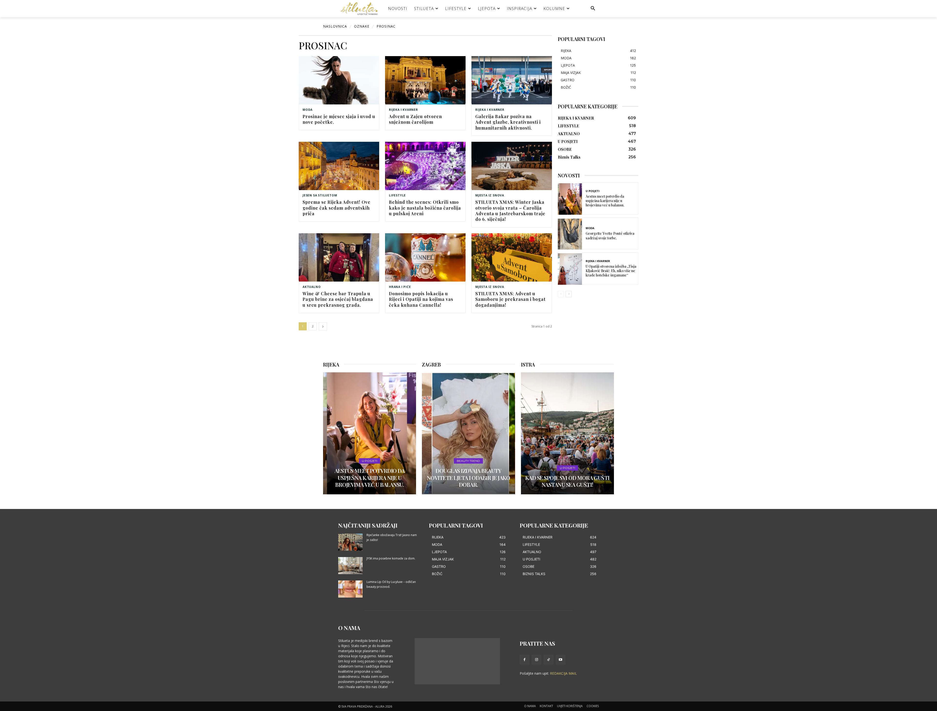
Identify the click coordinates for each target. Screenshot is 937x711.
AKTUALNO (312, 286)
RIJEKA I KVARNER (403, 109)
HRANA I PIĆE (400, 286)
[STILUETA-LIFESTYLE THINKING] (361, 8)
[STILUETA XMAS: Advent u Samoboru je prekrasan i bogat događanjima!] (511, 257)
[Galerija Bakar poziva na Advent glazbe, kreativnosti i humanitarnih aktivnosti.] (511, 80)
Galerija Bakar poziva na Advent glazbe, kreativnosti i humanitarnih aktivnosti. (508, 122)
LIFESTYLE (397, 195)
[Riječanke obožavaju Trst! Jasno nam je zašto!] (350, 542)
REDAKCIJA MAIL (563, 673)
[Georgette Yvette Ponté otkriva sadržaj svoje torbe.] (570, 234)
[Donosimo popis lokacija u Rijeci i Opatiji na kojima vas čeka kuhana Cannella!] (425, 257)
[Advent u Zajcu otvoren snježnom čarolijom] (425, 80)
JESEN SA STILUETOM (320, 195)
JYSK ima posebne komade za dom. (391, 558)
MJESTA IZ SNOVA (489, 195)
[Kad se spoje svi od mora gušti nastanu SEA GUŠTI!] (567, 433)
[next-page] (323, 326)
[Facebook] (524, 659)
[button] (593, 8)
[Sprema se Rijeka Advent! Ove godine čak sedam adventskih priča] (339, 166)
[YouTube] (560, 659)
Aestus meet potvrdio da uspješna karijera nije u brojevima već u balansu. (605, 200)
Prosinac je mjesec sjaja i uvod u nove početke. (339, 119)
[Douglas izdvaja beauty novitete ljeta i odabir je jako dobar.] (468, 433)
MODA (308, 109)
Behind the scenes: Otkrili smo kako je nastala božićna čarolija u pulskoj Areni (425, 207)
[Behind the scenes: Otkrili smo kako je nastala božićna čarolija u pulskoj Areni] (425, 166)
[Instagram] (536, 659)
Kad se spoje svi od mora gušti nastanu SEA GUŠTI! (567, 481)
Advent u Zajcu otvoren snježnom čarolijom (415, 119)
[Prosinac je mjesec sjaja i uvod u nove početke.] (339, 80)
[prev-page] (561, 294)
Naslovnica (335, 26)
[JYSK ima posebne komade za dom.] (350, 565)
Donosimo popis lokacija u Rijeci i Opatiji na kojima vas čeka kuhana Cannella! (421, 299)
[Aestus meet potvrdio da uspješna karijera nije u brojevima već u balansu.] (570, 199)
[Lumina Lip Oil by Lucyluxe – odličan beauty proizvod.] (350, 589)
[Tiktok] (548, 659)
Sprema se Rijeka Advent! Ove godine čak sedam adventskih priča (336, 207)
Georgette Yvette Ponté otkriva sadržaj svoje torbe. (610, 235)
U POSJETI (593, 191)
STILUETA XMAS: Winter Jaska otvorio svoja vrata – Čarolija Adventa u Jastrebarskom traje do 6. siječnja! (510, 210)
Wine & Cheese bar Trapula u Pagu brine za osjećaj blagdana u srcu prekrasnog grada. (338, 299)
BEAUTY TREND (468, 461)
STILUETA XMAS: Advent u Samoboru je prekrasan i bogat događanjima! (510, 299)
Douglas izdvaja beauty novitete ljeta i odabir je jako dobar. (468, 477)
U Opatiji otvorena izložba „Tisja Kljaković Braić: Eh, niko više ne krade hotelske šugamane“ (611, 270)
